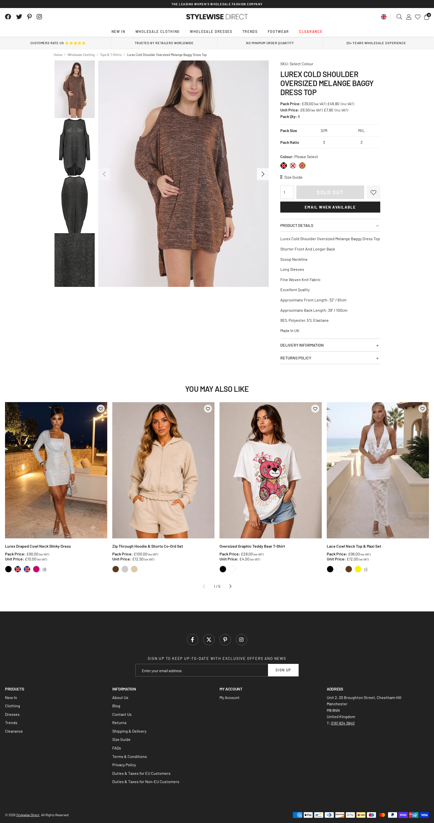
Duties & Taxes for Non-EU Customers (145, 781)
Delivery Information (302, 345)
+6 (44, 568)
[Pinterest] (29, 17)
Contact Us (122, 714)
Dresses (12, 714)
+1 (365, 568)
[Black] (283, 165)
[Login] (408, 17)
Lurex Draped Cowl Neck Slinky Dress (38, 546)
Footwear (278, 31)
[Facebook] (8, 17)
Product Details (296, 225)
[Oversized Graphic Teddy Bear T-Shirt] (271, 470)
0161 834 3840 (343, 723)
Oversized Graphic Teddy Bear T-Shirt (252, 546)
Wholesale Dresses (211, 31)
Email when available (330, 207)
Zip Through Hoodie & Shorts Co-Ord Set (147, 546)
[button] (426, 17)
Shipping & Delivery (129, 731)
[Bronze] (302, 165)
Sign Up (283, 670)
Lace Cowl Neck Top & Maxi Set (354, 546)
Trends (250, 31)
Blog (116, 705)
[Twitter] (19, 17)
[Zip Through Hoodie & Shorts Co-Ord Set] (163, 470)
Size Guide (121, 739)
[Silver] (293, 165)
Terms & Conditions (129, 756)
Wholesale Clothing (157, 31)
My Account (230, 697)
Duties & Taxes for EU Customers (141, 773)
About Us (120, 697)
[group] (183, 173)
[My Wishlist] (417, 17)
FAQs (116, 747)
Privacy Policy (124, 764)
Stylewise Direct (217, 17)
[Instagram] (40, 17)
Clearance (310, 31)
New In (118, 31)
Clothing (12, 705)
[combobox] (400, 17)
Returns (119, 722)
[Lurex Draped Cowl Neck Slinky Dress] (56, 470)
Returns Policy (295, 357)
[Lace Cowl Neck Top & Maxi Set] (378, 470)
